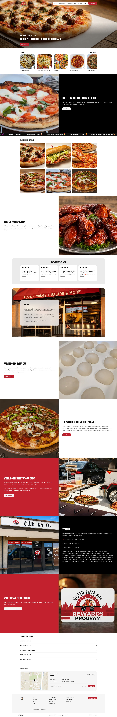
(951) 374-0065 (65, 679)
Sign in (85, 3)
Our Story (35, 701)
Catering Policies (53, 699)
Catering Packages (71, 3)
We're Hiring (69, 701)
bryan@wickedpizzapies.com (68, 681)
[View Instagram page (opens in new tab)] (21, 715)
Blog (34, 703)
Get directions (90, 674)
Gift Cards (51, 701)
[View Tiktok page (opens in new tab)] (23, 715)
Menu (55, 3)
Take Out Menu (62, 3)
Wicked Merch (69, 699)
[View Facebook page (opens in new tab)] (19, 715)
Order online (91, 686)
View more (24, 275)
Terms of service (36, 709)
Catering (35, 699)
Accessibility (43, 709)
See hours (84, 686)
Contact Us (52, 703)
